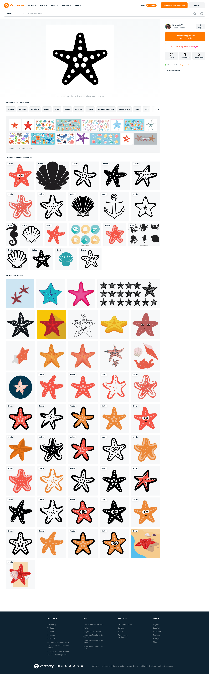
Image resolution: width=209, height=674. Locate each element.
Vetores (31, 5)
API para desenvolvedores (58, 642)
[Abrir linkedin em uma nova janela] (66, 666)
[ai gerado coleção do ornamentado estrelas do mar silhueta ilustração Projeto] (128, 293)
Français (156, 638)
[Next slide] (156, 109)
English (156, 624)
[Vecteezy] (14, 5)
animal (11, 109)
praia (57, 109)
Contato (121, 628)
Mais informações (173, 71)
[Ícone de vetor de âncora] (114, 206)
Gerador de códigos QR (56, 655)
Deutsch (156, 635)
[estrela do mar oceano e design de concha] (20, 574)
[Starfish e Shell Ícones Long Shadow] (85, 234)
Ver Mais (145, 138)
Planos (142, 5)
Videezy (50, 631)
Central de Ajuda (125, 624)
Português (157, 631)
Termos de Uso (132, 666)
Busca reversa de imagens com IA (58, 646)
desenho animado (106, 109)
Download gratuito (185, 36)
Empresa (51, 635)
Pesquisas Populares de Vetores (93, 636)
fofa (146, 109)
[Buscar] (194, 13)
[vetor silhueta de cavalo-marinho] (12, 234)
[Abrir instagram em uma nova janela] (62, 666)
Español (156, 628)
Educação (51, 638)
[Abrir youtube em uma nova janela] (82, 666)
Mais (77, 5)
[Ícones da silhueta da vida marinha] (144, 234)
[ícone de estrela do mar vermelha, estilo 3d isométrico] (20, 356)
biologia (78, 109)
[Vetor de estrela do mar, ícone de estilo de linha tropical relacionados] (145, 206)
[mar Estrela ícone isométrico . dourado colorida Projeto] (114, 324)
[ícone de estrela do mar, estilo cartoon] (81, 293)
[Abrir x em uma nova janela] (78, 666)
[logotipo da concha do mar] (66, 259)
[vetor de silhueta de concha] (52, 176)
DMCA (85, 628)
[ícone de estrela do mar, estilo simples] (20, 324)
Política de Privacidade (148, 666)
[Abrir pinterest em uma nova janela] (70, 666)
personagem (124, 109)
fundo (47, 109)
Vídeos (53, 5)
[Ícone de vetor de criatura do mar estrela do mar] (20, 176)
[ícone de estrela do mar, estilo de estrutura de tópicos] (83, 324)
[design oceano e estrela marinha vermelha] (145, 543)
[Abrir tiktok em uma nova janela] (74, 666)
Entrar (196, 5)
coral (137, 109)
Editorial (65, 5)
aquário (22, 109)
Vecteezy (51, 628)
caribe (90, 109)
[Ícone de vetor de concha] (83, 206)
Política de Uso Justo (165, 666)
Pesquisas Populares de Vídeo (93, 647)
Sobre (120, 631)
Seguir (200, 28)
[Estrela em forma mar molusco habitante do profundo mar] (50, 293)
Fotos (42, 5)
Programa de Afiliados (92, 631)
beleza (67, 109)
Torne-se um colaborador (123, 636)
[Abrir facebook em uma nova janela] (59, 666)
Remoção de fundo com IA (58, 651)
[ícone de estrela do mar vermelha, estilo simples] (51, 324)
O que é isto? (184, 65)
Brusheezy (51, 624)
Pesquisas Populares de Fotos (93, 641)
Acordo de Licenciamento (93, 624)
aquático (35, 109)
